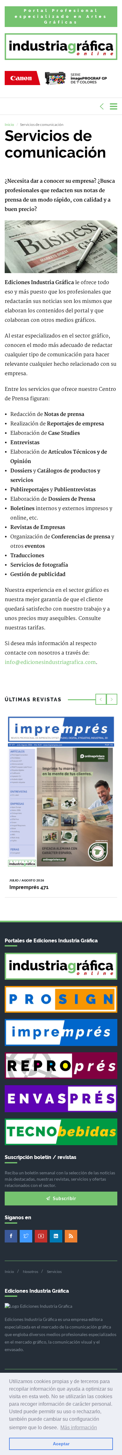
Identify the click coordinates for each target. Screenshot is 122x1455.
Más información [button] (78, 1427)
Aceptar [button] (61, 1443)
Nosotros (30, 1271)
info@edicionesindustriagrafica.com (50, 662)
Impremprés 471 (28, 887)
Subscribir (64, 1198)
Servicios (54, 1271)
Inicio (9, 124)
